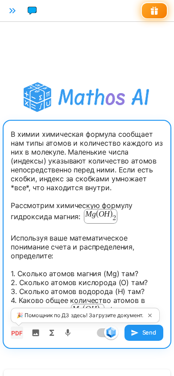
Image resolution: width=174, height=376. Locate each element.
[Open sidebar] (12, 11)
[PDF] (17, 333)
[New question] (32, 11)
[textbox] (87, 224)
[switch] (111, 332)
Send (149, 332)
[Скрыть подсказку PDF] (150, 315)
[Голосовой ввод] (68, 333)
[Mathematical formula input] (52, 333)
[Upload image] (36, 333)
